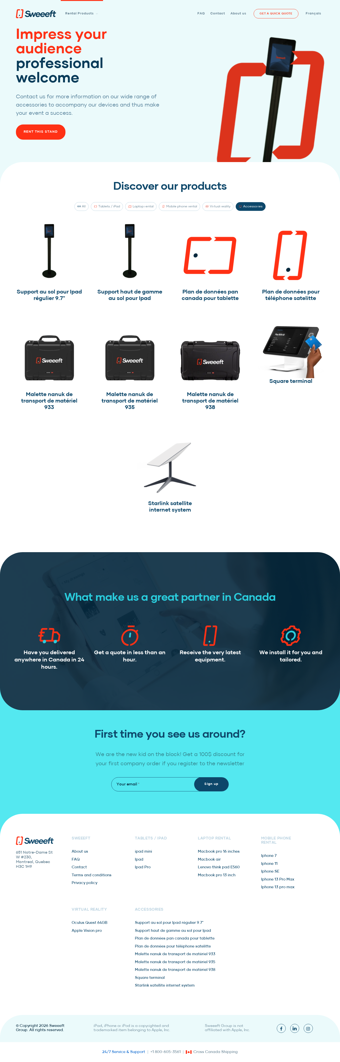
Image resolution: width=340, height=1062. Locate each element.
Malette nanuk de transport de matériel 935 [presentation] (175, 962)
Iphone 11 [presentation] (269, 864)
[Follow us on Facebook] (281, 1028)
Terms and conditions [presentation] (92, 875)
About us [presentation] (80, 851)
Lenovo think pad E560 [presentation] (219, 867)
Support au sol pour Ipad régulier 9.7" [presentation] (169, 923)
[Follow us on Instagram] (308, 1028)
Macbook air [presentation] (209, 859)
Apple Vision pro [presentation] (87, 931)
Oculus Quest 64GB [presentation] (89, 923)
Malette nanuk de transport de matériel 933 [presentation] (175, 954)
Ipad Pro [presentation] (143, 867)
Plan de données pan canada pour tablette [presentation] (175, 938)
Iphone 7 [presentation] (269, 856)
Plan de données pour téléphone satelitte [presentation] (173, 946)
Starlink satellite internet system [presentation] (165, 985)
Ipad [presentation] (139, 859)
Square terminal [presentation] (150, 978)
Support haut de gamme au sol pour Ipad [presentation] (173, 931)
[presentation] (36, 13)
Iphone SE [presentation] (270, 871)
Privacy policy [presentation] (84, 883)
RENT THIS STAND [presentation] (41, 131)
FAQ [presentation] (76, 859)
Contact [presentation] (79, 867)
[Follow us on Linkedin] (294, 1028)
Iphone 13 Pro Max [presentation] (277, 879)
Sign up (211, 784)
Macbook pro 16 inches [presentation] (219, 851)
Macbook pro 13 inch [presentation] (216, 875)
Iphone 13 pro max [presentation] (277, 887)
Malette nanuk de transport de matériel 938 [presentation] (175, 970)
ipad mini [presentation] (143, 851)
